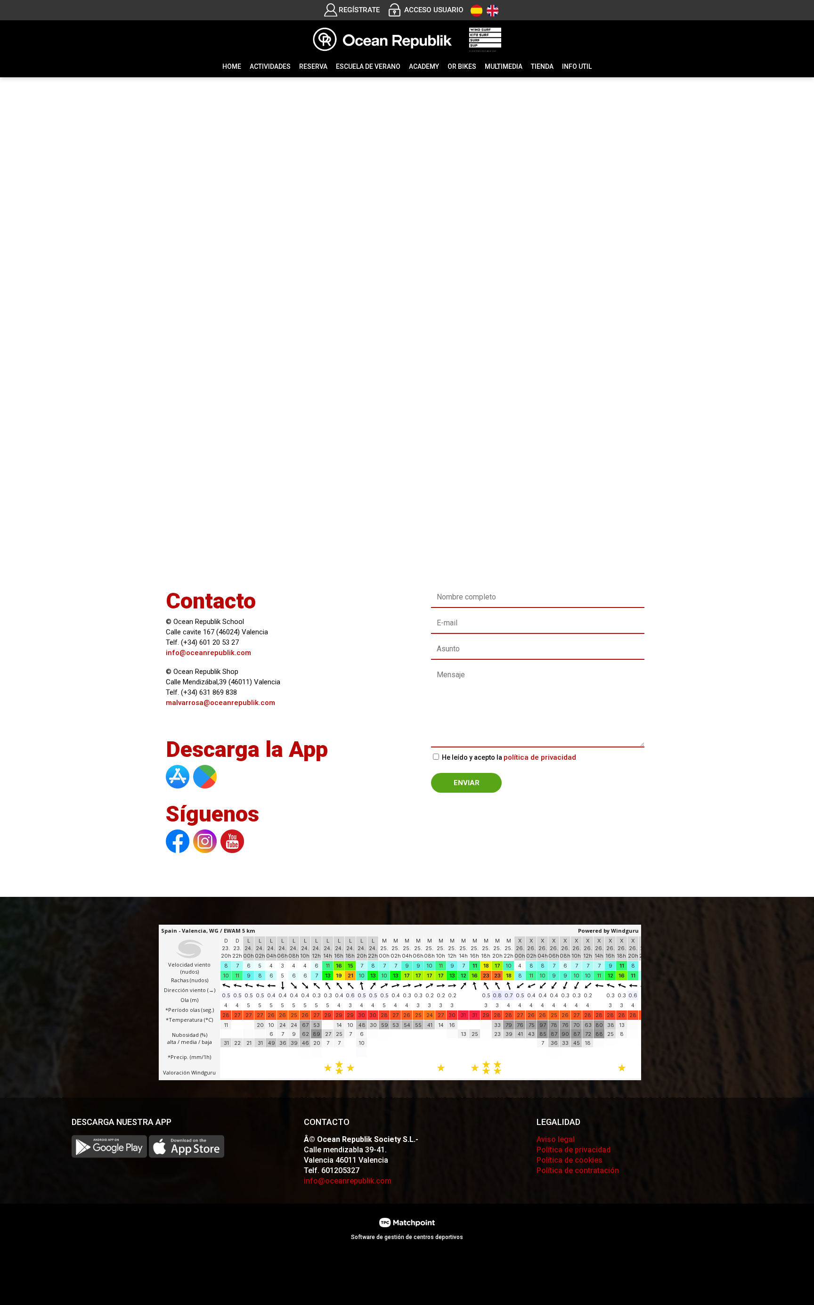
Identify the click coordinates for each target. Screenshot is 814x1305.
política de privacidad (540, 757)
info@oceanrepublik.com (208, 652)
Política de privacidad (573, 1149)
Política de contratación (578, 1170)
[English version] (492, 10)
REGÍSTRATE (359, 10)
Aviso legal (556, 1139)
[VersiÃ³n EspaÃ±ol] (476, 10)
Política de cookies (569, 1160)
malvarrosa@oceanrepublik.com (220, 702)
